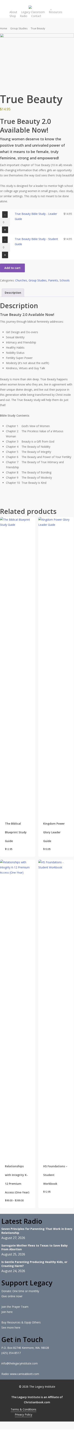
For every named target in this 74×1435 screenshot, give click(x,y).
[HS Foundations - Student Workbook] (56, 1008)
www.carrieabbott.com (24, 1374)
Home (3, 28)
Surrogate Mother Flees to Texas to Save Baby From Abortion (34, 1247)
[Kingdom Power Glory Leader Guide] (56, 665)
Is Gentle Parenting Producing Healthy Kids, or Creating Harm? (34, 1264)
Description (13, 292)
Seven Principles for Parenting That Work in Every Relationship (36, 1231)
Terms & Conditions (23, 1409)
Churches (21, 280)
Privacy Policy (23, 1414)
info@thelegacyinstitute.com (19, 1363)
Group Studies (19, 28)
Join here (7, 1312)
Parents (53, 280)
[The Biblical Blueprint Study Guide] (17, 665)
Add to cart (12, 268)
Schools (65, 280)
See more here (10, 1327)
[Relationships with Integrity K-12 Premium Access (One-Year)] (17, 1008)
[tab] (13, 293)
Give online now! (11, 1296)
